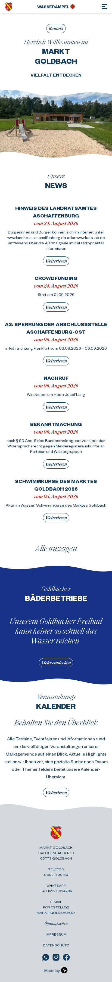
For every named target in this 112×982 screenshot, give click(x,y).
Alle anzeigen (56, 548)
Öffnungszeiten (56, 923)
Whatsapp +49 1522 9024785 (56, 888)
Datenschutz (56, 945)
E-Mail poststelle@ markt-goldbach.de (56, 907)
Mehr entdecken (56, 662)
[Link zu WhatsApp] (46, 957)
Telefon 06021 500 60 (56, 872)
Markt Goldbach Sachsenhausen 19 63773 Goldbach (56, 852)
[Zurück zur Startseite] (8, 6)
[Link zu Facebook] (66, 957)
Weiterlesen (56, 261)
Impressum (56, 934)
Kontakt (56, 28)
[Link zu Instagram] (56, 957)
